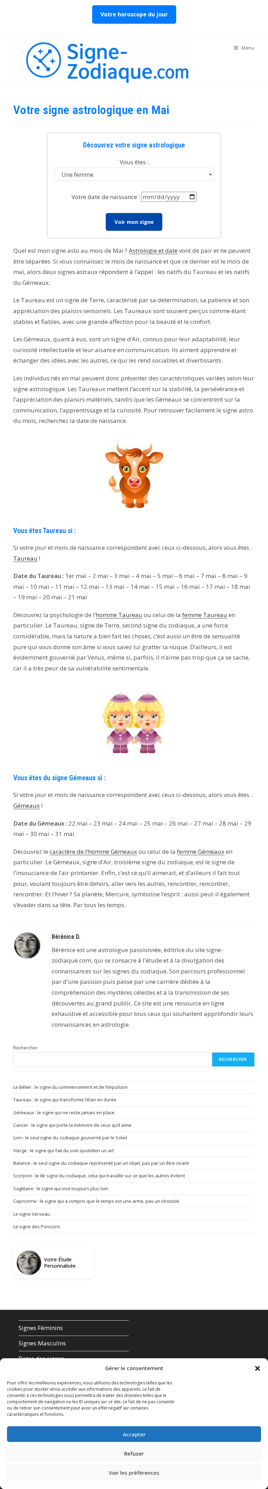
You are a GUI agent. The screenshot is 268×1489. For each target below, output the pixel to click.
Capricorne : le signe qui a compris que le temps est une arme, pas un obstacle (96, 1201)
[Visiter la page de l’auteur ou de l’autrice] (27, 945)
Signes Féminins (40, 1328)
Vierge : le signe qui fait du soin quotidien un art (63, 1150)
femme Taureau (204, 615)
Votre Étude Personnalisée (60, 1262)
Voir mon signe (134, 221)
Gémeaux (26, 806)
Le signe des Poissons (36, 1226)
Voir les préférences (134, 1472)
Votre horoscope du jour (134, 14)
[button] (257, 1368)
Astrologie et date (153, 250)
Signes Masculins (42, 1343)
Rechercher (25, 1047)
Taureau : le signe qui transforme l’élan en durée (65, 1099)
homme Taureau (119, 615)
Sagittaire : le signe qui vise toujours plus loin (60, 1188)
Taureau (25, 558)
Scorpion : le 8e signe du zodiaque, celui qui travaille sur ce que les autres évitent (99, 1175)
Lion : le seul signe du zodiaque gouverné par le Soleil (70, 1137)
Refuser (134, 1453)
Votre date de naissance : (106, 197)
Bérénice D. (66, 936)
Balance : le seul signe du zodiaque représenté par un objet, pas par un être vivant (101, 1163)
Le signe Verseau (31, 1214)
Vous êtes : (134, 162)
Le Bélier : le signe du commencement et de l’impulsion (70, 1087)
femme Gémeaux (200, 852)
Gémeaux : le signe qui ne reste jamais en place (63, 1112)
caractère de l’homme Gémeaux (93, 852)
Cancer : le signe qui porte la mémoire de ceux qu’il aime (72, 1125)
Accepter (134, 1434)
